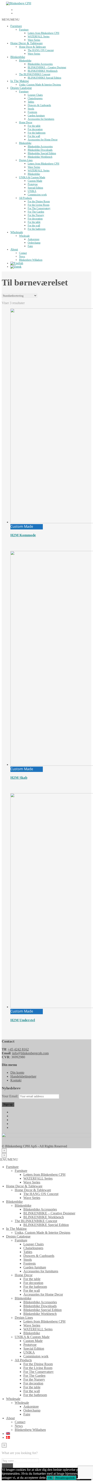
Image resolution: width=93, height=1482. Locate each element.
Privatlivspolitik (65, 1477)
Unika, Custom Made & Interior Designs (40, 84)
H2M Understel (22, 1020)
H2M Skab (18, 778)
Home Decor (25, 122)
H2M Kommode (23, 535)
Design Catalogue (21, 88)
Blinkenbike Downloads (40, 149)
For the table (34, 125)
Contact (23, 253)
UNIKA (32, 191)
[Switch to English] (16, 263)
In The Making (19, 81)
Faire (30, 246)
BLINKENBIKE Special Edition (44, 77)
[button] (10, 19)
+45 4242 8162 (18, 1049)
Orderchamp (34, 242)
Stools (31, 108)
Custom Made (35, 180)
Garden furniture (36, 115)
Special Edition (35, 187)
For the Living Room (38, 204)
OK (50, 1477)
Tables (31, 101)
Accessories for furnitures (41, 118)
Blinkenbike (17, 57)
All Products (25, 198)
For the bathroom (36, 132)
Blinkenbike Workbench (40, 156)
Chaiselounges (35, 98)
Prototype (33, 184)
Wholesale (16, 232)
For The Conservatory (39, 208)
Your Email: (10, 1096)
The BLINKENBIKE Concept (34, 74)
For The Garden (36, 211)
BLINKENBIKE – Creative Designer (47, 67)
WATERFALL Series (39, 36)
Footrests (32, 112)
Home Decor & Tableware (26, 43)
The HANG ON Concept (41, 50)
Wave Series (34, 39)
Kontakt (15, 1080)
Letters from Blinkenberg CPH (43, 33)
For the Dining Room (39, 201)
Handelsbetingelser (23, 1076)
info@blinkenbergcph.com (30, 1053)
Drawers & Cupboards (39, 105)
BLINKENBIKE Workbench (43, 70)
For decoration (35, 129)
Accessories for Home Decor (43, 139)
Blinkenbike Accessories (40, 64)
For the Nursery (36, 215)
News (22, 256)
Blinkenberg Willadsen (30, 259)
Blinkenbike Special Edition (42, 153)
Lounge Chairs (35, 94)
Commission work (37, 194)
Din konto (17, 1072)
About (14, 249)
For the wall (34, 136)
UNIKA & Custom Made (32, 177)
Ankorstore (33, 239)
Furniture (16, 26)
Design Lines (26, 160)
